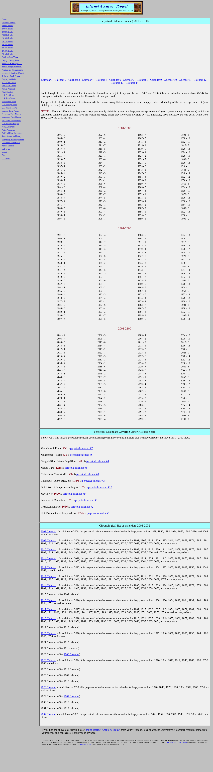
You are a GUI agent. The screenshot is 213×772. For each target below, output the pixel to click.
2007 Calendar (71, 696)
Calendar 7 (128, 79)
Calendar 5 (101, 79)
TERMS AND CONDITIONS (175, 742)
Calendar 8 (142, 79)
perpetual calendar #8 (87, 474)
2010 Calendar (48, 549)
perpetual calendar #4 (97, 461)
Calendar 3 (74, 79)
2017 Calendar (48, 609)
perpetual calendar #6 (81, 454)
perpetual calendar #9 (98, 513)
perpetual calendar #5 (76, 467)
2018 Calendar (48, 618)
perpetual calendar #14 (75, 493)
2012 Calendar (48, 567)
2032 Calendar (48, 714)
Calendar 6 (115, 79)
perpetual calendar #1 (86, 500)
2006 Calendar (71, 654)
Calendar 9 (156, 79)
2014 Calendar (48, 585)
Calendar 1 (47, 79)
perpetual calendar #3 (93, 480)
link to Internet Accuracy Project (103, 729)
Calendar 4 (88, 79)
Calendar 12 (200, 79)
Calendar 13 (117, 82)
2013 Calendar (48, 576)
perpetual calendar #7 (81, 448)
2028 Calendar (48, 687)
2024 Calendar (48, 660)
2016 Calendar (48, 600)
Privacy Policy (85, 744)
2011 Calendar (48, 558)
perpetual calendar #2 (82, 506)
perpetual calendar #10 (100, 487)
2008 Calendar (48, 531)
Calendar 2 (60, 79)
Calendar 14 (132, 82)
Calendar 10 (170, 79)
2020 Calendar (48, 633)
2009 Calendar (48, 540)
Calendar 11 (185, 79)
